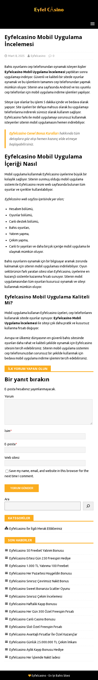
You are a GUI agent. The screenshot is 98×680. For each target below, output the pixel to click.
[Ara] (88, 506)
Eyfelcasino (38, 55)
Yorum (9, 396)
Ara (7, 499)
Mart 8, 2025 (16, 55)
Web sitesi (12, 457)
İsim (7, 431)
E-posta (10, 444)
